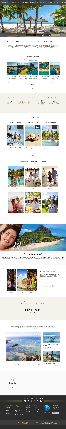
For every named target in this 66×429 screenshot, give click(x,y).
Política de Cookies (38, 409)
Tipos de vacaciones (24, 2)
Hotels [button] (13, 2)
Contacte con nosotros (28, 408)
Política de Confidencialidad (37, 408)
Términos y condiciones (37, 412)
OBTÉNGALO (55, 412)
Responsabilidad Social (19, 411)
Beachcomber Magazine (28, 412)
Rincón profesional (29, 413)
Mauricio (50, 2)
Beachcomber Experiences (34, 2)
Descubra (16, 188)
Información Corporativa (18, 408)
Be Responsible (19, 412)
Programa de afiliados (9, 415)
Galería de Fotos (28, 409)
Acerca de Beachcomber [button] (57, 2)
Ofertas (18, 2)
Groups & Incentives (43, 2)
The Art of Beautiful (19, 414)
